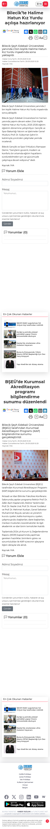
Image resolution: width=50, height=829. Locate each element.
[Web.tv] (43, 797)
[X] (14, 797)
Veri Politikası (25, 780)
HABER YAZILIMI (24, 812)
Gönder (7, 224)
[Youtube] (36, 797)
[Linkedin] (28, 797)
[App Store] (35, 804)
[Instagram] (21, 797)
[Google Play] (14, 804)
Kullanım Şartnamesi (25, 782)
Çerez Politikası (25, 777)
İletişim (25, 788)
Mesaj (5, 189)
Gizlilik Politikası (25, 774)
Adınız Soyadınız (12, 179)
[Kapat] (47, 821)
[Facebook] (6, 797)
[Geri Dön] (4, 4)
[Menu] (45, 4)
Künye (25, 785)
